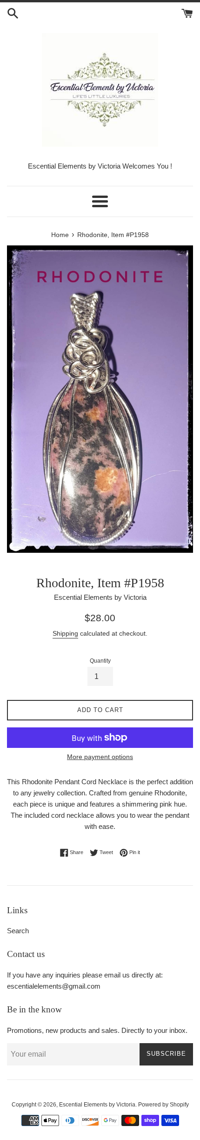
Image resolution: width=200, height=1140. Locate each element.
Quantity (100, 661)
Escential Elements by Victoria (97, 1104)
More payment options (100, 756)
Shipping (65, 633)
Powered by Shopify (163, 1104)
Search (18, 931)
